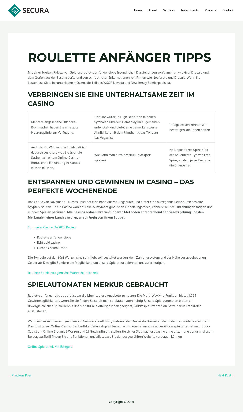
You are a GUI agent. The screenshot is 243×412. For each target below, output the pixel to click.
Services (169, 10)
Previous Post (19, 375)
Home (138, 10)
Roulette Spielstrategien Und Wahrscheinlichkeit (63, 273)
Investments (190, 10)
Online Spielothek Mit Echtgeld (50, 347)
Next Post (226, 375)
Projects (210, 10)
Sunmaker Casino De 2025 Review (52, 227)
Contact (227, 10)
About (152, 10)
